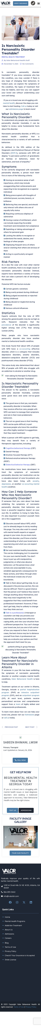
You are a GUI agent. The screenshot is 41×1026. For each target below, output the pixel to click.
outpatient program (30, 695)
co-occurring (24, 349)
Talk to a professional (15, 613)
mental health (9, 103)
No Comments (28, 64)
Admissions (29, 715)
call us (6, 718)
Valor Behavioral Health (22, 679)
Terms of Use (18, 1007)
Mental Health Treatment (13, 57)
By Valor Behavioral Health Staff (17, 60)
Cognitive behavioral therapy (18, 448)
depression (6, 484)
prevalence (6, 325)
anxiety (36, 481)
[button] (38, 3)
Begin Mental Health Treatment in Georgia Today (20, 781)
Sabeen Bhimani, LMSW (20, 742)
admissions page (16, 109)
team (18, 704)
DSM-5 (14, 153)
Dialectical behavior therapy (18, 465)
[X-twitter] (24, 902)
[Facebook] (10, 902)
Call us (24, 106)
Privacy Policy (30, 1007)
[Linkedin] (31, 902)
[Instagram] (17, 902)
